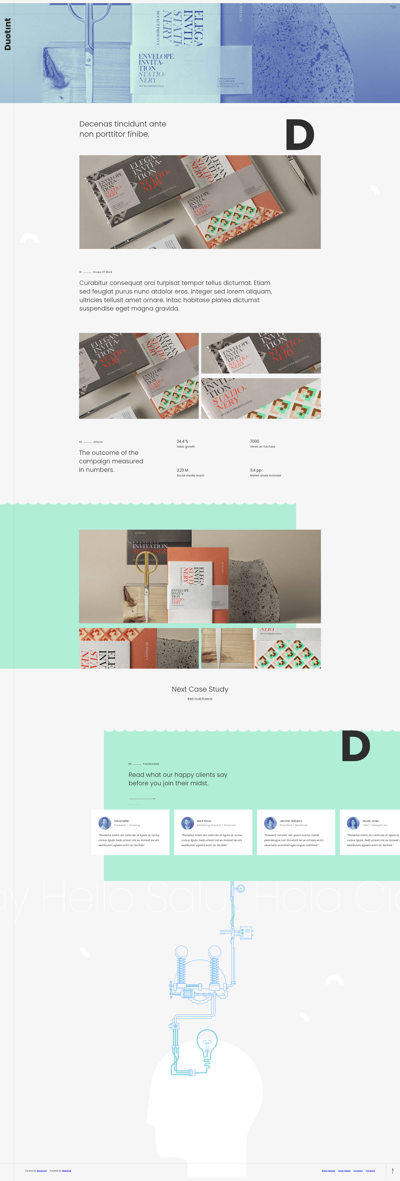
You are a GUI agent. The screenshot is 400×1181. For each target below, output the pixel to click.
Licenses (358, 1170)
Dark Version (328, 1170)
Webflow (66, 1170)
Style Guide (344, 1170)
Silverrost (42, 1170)
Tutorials (370, 1170)
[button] (142, 799)
